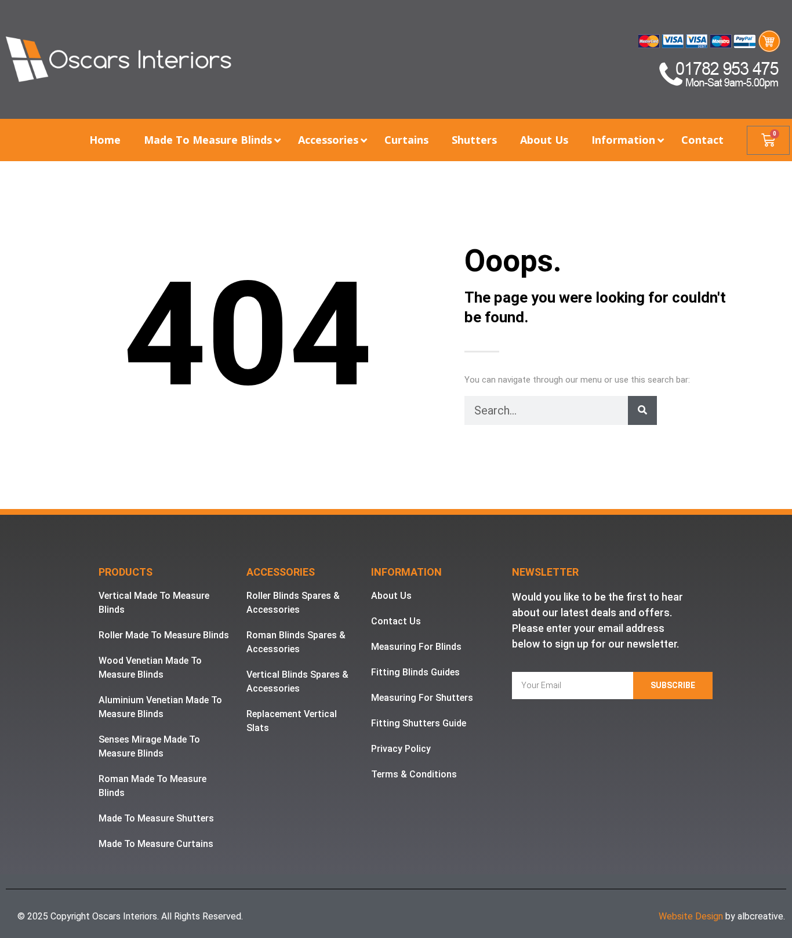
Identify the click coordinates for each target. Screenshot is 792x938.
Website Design (691, 916)
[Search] (642, 410)
